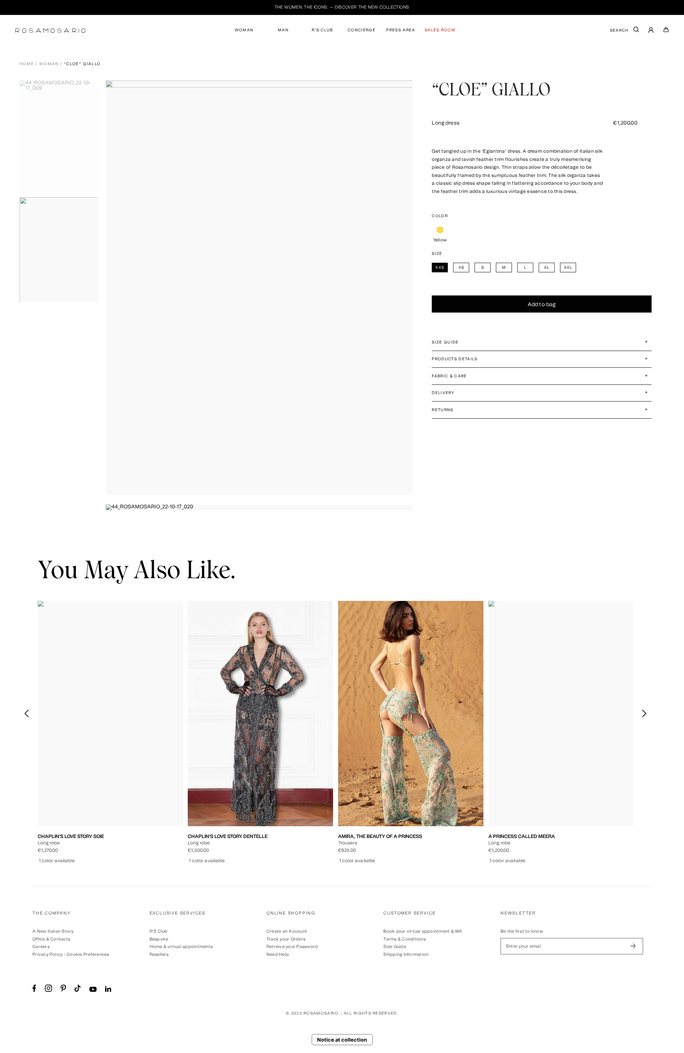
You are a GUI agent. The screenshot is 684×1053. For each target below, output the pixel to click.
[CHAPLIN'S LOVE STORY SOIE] (110, 714)
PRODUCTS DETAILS (454, 359)
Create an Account (286, 931)
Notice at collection (342, 1040)
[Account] (651, 30)
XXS (74, 791)
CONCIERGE (361, 30)
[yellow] (440, 230)
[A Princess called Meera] (561, 714)
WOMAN (244, 30)
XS (89, 791)
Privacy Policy (47, 954)
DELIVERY (443, 393)
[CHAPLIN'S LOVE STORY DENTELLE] (260, 714)
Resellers (159, 954)
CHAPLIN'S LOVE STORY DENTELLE (228, 836)
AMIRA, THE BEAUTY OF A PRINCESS (380, 836)
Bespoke (159, 939)
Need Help (277, 954)
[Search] (636, 31)
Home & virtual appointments (181, 946)
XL (132, 791)
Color (440, 216)
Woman (48, 64)
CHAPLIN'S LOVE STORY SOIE (71, 836)
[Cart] (666, 31)
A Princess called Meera (521, 836)
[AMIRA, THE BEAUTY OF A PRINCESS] (410, 714)
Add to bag (542, 304)
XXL (147, 791)
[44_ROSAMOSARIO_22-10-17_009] (62, 136)
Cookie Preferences (88, 954)
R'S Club (159, 931)
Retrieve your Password (292, 946)
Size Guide (394, 946)
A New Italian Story (53, 931)
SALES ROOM (440, 30)
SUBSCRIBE (633, 946)
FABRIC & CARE (449, 376)
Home (27, 64)
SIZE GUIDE (445, 342)
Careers (41, 946)
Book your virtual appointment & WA (422, 931)
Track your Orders (285, 939)
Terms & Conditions (404, 939)
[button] (644, 713)
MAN (283, 30)
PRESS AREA (400, 30)
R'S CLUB (322, 30)
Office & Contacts (51, 939)
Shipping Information (406, 954)
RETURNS (442, 410)
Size (437, 254)
